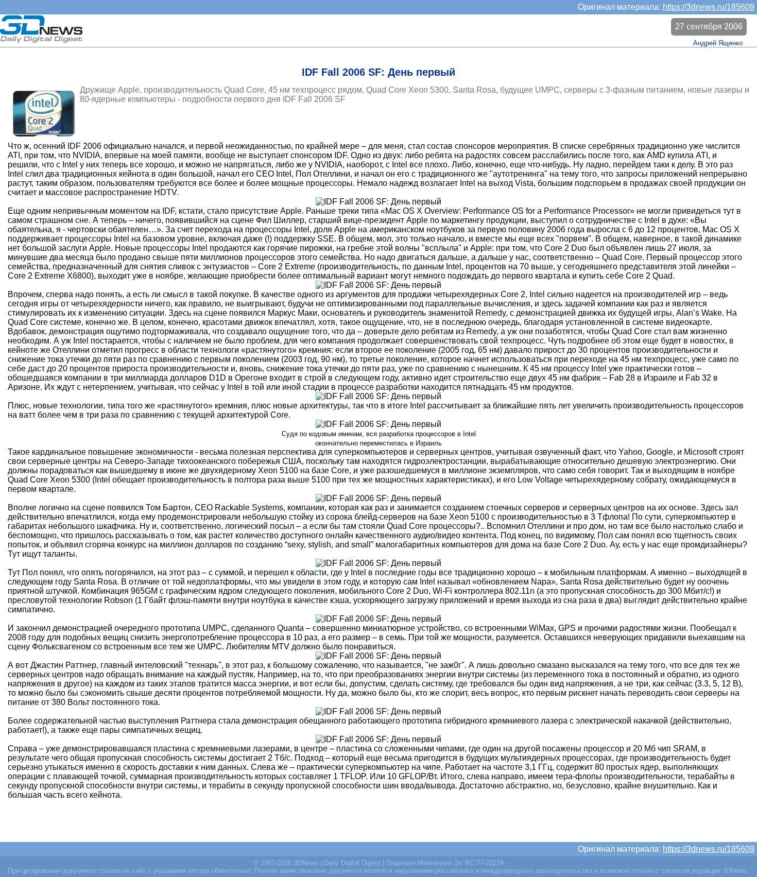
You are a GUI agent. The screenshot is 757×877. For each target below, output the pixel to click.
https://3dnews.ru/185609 (708, 7)
